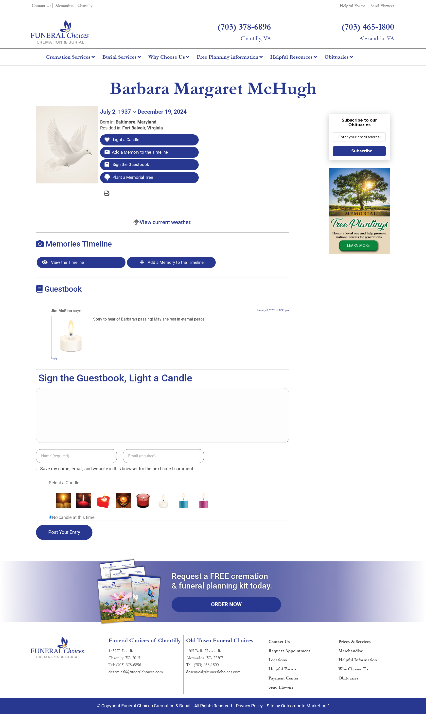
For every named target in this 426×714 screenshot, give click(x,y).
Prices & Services (354, 641)
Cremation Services (68, 57)
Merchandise (350, 650)
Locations (277, 659)
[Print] (106, 193)
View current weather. (166, 222)
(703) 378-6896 (244, 27)
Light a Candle (125, 139)
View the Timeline (67, 262)
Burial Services (119, 57)
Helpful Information (357, 659)
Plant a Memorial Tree (132, 177)
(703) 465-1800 (367, 27)
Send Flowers (382, 5)
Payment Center (283, 678)
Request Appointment (289, 650)
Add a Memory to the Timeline (140, 152)
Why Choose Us (166, 57)
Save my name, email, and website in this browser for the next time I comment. (117, 468)
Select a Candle (64, 483)
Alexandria (64, 5)
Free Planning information (227, 57)
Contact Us (41, 5)
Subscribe (362, 151)
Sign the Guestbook (130, 164)
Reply (54, 358)
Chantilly (84, 5)
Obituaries (336, 57)
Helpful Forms (353, 5)
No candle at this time (73, 517)
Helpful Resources (291, 57)
